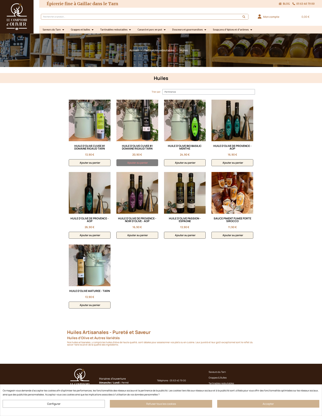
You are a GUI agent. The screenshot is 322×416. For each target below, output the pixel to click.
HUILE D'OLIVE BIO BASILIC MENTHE (185, 147)
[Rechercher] (244, 16)
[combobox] (138, 16)
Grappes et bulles (80, 29)
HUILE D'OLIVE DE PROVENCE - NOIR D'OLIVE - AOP (137, 220)
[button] (304, 17)
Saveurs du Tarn (52, 29)
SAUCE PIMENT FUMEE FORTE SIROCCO (232, 220)
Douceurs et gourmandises (187, 29)
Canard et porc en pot (150, 29)
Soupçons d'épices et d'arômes (231, 29)
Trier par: (156, 92)
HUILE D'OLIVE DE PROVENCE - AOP (232, 147)
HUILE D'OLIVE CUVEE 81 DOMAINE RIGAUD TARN (89, 147)
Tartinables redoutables (113, 29)
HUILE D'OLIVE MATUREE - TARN (89, 291)
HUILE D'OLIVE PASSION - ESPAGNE (185, 220)
